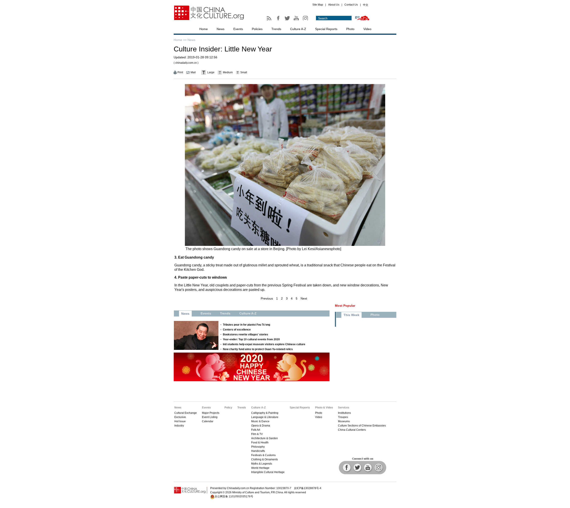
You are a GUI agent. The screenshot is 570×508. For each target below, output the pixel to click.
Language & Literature (264, 417)
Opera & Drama (260, 425)
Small (243, 72)
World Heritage (260, 467)
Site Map (317, 4)
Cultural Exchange (185, 412)
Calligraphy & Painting (264, 412)
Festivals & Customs (263, 455)
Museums (344, 421)
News (220, 29)
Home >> (180, 40)
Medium (228, 72)
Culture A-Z (298, 29)
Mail (193, 72)
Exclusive (180, 417)
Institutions (344, 412)
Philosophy (258, 446)
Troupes (343, 417)
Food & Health (260, 442)
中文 (365, 4)
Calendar (207, 421)
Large (210, 72)
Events (238, 29)
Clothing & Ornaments (264, 459)
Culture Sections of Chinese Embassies (362, 425)
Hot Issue (180, 421)
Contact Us (351, 4)
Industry (179, 425)
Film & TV (257, 434)
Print (180, 72)
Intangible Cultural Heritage (268, 472)
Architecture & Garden (264, 438)
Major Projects (210, 412)
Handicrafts (258, 451)
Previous (267, 298)
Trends (276, 29)
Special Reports (326, 29)
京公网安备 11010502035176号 (234, 496)
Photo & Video (324, 407)
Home (203, 29)
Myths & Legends (261, 463)
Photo (350, 29)
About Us (333, 4)
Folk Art (255, 429)
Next (304, 298)
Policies (257, 29)
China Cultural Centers (352, 429)
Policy (228, 407)
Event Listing (210, 417)
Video (367, 29)
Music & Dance (260, 421)
